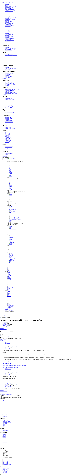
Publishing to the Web (13, 55)
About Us (4, 434)
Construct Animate (15, 178)
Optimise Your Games (17, 219)
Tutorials (8, 69)
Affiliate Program (5, 430)
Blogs (6, 302)
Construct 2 (11, 232)
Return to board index (8, 394)
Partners (4, 424)
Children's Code (5, 470)
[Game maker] (9, 158)
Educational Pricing (10, 91)
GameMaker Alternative (6, 411)
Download (11, 73)
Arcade (6, 290)
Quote (10, 348)
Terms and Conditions (6, 468)
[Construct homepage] (9, 2)
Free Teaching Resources (7, 422)
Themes (9, 140)
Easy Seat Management (6, 421)
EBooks (8, 134)
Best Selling (10, 147)
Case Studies (5, 416)
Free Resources (11, 83)
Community (4, 94)
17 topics (8, 345)
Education (4, 78)
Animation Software (6, 407)
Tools (8, 142)
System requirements (12, 48)
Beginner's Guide (10, 54)
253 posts (12, 371)
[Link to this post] (7, 347)
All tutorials (9, 58)
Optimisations (12, 57)
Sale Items (8, 154)
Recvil (1, 340)
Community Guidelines (6, 446)
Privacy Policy (5, 469)
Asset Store (7, 271)
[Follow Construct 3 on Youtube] (8, 118)
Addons (9, 132)
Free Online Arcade (6, 445)
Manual (9, 47)
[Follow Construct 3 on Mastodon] (9, 122)
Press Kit (4, 436)
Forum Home (10, 98)
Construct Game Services (17, 191)
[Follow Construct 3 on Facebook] (9, 121)
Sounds (11, 138)
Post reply (2, 328)
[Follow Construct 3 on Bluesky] (8, 120)
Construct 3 (14, 161)
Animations (10, 133)
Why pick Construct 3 (11, 82)
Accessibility (5, 471)
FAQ (8, 85)
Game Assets (5, 442)
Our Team (4, 435)
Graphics (9, 137)
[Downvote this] (16, 346)
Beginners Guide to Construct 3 (19, 215)
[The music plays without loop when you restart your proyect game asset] (0, 335)
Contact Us (6, 309)
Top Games (10, 103)
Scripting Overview (11, 49)
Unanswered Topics (6, 313)
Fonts (8, 135)
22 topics (8, 371)
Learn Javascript (5, 423)
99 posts (11, 345)
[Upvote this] (8, 346)
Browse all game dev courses (12, 62)
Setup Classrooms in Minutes (14, 89)
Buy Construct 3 (9, 127)
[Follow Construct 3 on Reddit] (8, 117)
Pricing (4, 413)
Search (4, 315)
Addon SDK (10, 50)
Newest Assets (10, 146)
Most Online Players (11, 106)
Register (4, 156)
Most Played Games (12, 105)
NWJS (10, 74)
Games (8, 136)
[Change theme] (9, 311)
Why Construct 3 (5, 420)
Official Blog (11, 112)
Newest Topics (11, 99)
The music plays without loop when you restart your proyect (10, 336)
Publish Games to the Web (18, 216)
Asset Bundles (10, 153)
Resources (6, 202)
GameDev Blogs (5, 444)
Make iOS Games (17, 218)
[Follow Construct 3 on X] (7, 119)
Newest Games (9, 104)
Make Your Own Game (6, 412)
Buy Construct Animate (11, 128)
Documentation (5, 414)
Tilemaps (8, 141)
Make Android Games (17, 217)
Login (6, 156)
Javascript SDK (10, 76)
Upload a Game (10, 107)
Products (4, 3)
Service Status (5, 472)
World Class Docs (11, 90)
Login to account (10, 310)
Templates (9, 139)
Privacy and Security (11, 84)
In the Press (4, 437)
